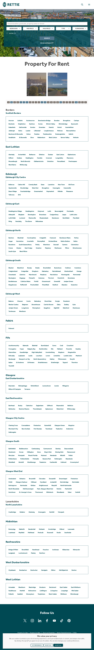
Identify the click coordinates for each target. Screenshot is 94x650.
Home (5, 10)
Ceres (54, 345)
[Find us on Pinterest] (69, 620)
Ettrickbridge (63, 124)
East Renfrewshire (14, 398)
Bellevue (11, 184)
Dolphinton (22, 124)
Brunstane (42, 214)
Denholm (12, 124)
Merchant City (13, 429)
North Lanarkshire (14, 505)
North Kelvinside (65, 485)
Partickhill (68, 489)
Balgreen (25, 304)
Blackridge (32, 587)
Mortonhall (76, 274)
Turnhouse (12, 311)
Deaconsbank (68, 449)
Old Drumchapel (28, 489)
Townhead (48, 429)
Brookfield (25, 550)
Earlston (32, 124)
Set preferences (37, 645)
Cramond (53, 238)
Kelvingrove (13, 485)
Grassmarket (38, 191)
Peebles (36, 134)
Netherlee (12, 409)
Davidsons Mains (64, 238)
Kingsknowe (13, 285)
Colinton (68, 268)
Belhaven (32, 154)
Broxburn (42, 587)
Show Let (12, 33)
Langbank (12, 553)
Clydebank (12, 570)
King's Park (48, 452)
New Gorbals (26, 429)
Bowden (56, 120)
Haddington (29, 158)
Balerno (11, 301)
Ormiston (50, 161)
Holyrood (41, 211)
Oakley (52, 359)
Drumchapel (63, 479)
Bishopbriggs (22, 386)
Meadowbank (44, 218)
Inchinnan (55, 550)
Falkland (60, 349)
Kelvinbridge (64, 482)
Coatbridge (12, 512)
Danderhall (31, 529)
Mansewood (71, 452)
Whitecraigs (71, 409)
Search (47, 38)
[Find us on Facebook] (47, 620)
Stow (32, 137)
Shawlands (69, 459)
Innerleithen (69, 127)
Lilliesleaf (37, 131)
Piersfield (76, 218)
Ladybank (21, 356)
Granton (38, 248)
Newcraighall (59, 211)
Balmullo (25, 345)
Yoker (70, 492)
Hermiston (19, 241)
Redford (55, 285)
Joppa (64, 214)
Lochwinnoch (23, 553)
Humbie (39, 158)
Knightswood (43, 485)
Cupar (22, 349)
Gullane (19, 158)
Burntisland (45, 345)
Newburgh (12, 359)
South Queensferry (25, 244)
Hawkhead (35, 550)
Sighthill (56, 308)
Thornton (74, 362)
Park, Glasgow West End (45, 489)
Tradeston (59, 429)
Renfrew (42, 553)
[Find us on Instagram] (32, 620)
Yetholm (76, 137)
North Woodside (14, 489)
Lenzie (56, 386)
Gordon (32, 127)
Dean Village (13, 191)
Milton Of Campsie (15, 389)
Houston (46, 550)
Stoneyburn (30, 594)
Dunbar (50, 154)
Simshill (21, 462)
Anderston (69, 429)
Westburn (22, 311)
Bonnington (32, 214)
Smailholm (12, 137)
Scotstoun (12, 492)
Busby (20, 405)
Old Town (71, 184)
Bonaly (29, 268)
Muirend (43, 455)
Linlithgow (43, 591)
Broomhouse (36, 304)
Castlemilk (53, 462)
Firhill (10, 482)
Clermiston (74, 244)
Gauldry (78, 349)
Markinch (79, 356)
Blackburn (22, 587)
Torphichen (41, 594)
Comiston (77, 268)
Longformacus (49, 131)
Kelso (20, 131)
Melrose (60, 131)
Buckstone (57, 268)
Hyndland (43, 482)
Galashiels (12, 127)
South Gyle (12, 251)
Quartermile (13, 188)
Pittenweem (62, 359)
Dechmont (52, 587)
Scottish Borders (13, 113)
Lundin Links (68, 356)
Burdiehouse (13, 281)
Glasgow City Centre (15, 418)
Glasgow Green (60, 425)
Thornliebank (37, 409)
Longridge (64, 591)
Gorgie (57, 301)
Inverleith (30, 241)
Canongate (56, 188)
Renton (74, 570)
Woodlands (60, 492)
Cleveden (42, 479)
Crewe (11, 248)
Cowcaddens (25, 425)
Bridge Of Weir (13, 550)
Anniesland (12, 479)
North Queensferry (40, 359)
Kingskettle (72, 352)
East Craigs (28, 248)
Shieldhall (12, 462)
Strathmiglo (55, 362)
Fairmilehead (56, 271)
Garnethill (47, 425)
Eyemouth (74, 124)
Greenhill (57, 281)
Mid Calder (75, 591)
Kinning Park (59, 452)
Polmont (11, 328)
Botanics (22, 479)
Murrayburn (36, 308)
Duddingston (30, 211)
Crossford (70, 345)
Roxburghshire (60, 134)
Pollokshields (24, 459)
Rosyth (72, 359)
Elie (52, 349)
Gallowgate (12, 432)
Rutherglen (58, 459)
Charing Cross (13, 425)
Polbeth (11, 594)
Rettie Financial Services (64, 632)
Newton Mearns (24, 409)
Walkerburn (41, 137)
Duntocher (34, 570)
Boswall (56, 244)
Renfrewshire (13, 541)
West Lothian (13, 579)
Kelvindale (75, 482)
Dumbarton (23, 570)
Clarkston (29, 405)
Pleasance (69, 191)
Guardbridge (24, 352)
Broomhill (32, 479)
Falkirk (9, 320)
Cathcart (63, 462)
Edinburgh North (13, 230)
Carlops (76, 120)
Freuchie (69, 349)
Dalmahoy (45, 271)
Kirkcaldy (12, 356)
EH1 (19, 195)
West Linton (53, 137)
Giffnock (50, 405)
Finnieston (37, 425)
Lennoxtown (46, 386)
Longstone (25, 308)
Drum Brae (48, 301)
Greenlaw (42, 127)
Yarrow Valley (65, 137)
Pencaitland (61, 161)
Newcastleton (71, 131)
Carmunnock (47, 449)
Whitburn (63, 594)
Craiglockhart (13, 271)
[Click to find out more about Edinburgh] (36, 84)
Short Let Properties (49, 632)
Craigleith (43, 238)
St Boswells (23, 137)
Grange (79, 271)
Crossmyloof (74, 462)
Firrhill (36, 281)
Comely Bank (33, 184)
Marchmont (33, 274)
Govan (21, 452)
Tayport (65, 362)
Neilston (70, 405)
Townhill (11, 366)
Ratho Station (65, 241)
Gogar (11, 241)
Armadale (12, 587)
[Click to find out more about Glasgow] (57, 84)
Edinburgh (11, 174)
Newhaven (55, 218)
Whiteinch (49, 492)
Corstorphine (31, 238)
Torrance (27, 389)
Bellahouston (23, 449)
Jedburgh (12, 131)
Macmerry (70, 158)
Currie (28, 301)
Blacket (11, 268)
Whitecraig (23, 165)
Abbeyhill (12, 214)
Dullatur (22, 512)
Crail (61, 345)
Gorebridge (52, 529)
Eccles (40, 124)
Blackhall (20, 238)
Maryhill (54, 485)
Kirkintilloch (35, 386)
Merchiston (54, 274)
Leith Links (73, 214)
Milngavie (65, 386)
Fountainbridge (25, 191)
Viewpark (61, 512)
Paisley (33, 553)
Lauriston (51, 184)
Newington (12, 278)
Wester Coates (13, 304)
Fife (8, 337)
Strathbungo (31, 462)
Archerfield (22, 154)
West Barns (12, 165)
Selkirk (71, 134)
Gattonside (23, 127)
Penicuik (40, 532)
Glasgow (10, 375)
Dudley (66, 304)
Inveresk (49, 158)
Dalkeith (22, 529)
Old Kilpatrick (63, 570)
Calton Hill (21, 184)
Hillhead (33, 482)
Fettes (76, 238)
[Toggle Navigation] (89, 4)
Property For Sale (23, 632)
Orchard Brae (52, 241)
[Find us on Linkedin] (39, 620)
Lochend (22, 218)
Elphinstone (72, 154)
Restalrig (18, 221)
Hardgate (44, 570)
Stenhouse (76, 308)
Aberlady (12, 154)
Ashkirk (20, 120)
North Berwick (25, 161)
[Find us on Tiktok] (61, 620)
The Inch (51, 278)
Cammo (64, 244)
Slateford (66, 308)
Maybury (48, 248)
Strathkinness (42, 362)
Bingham (21, 214)
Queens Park (47, 459)
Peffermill (23, 285)
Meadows (43, 274)
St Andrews (20, 362)
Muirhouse (58, 248)
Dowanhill (52, 479)
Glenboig (32, 512)
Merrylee (12, 455)
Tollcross (11, 195)
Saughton (47, 308)
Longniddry (59, 158)
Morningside (65, 274)
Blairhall (34, 345)
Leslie (30, 356)
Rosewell (50, 532)
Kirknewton (32, 591)
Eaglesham (39, 405)
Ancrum (11, 120)
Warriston (46, 244)
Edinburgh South (13, 260)
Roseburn (66, 301)
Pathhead (31, 532)
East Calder (63, 587)
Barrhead (12, 405)
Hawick (51, 127)
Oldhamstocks (39, 161)
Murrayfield (41, 241)
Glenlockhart (68, 271)
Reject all (48, 645)
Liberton (22, 274)
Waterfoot (60, 409)
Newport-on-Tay (24, 359)
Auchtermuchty (14, 345)
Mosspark (21, 455)
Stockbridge (24, 188)
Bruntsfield (47, 268)
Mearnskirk (60, 405)
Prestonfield (34, 285)
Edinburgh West (13, 294)
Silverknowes (77, 248)
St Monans (30, 362)
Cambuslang (36, 449)
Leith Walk (12, 218)
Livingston (53, 591)
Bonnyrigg (12, 529)
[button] (82, 4)
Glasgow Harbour (21, 482)
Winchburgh (74, 594)
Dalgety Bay (31, 349)
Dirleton (41, 154)
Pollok (71, 455)
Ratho (75, 241)
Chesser (20, 301)
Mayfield (21, 532)
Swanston (74, 285)
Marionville (32, 218)
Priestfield (45, 285)
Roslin (59, 532)
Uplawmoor (49, 409)
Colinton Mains (25, 281)
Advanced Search (46, 43)
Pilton (67, 248)
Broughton (66, 120)
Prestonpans (73, 161)
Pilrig (10, 221)
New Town (61, 184)
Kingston (71, 425)
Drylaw (19, 248)
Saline (10, 362)
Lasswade (71, 529)
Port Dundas (38, 429)
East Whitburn (76, 587)
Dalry (58, 304)
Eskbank (42, 529)
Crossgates (12, 349)
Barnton (11, 238)
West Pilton (23, 251)
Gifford (11, 158)
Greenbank (12, 274)
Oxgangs (22, 278)
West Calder (53, 594)
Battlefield (12, 449)
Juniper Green (68, 281)
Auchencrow (30, 120)
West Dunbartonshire (17, 562)
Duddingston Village (15, 211)
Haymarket (50, 191)
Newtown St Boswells (16, 134)
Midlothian (11, 521)
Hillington (30, 452)
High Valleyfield (37, 352)
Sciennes (41, 278)
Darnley (58, 449)
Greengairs (42, 512)
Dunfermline (43, 349)
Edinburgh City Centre (16, 177)
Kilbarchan (65, 550)
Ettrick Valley (50, 124)
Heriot (59, 127)
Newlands (53, 455)
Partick (59, 489)
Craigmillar (24, 271)
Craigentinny (54, 214)
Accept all (58, 645)
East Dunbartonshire (15, 378)
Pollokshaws (13, 459)
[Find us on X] (25, 620)
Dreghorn (35, 271)
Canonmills (67, 188)
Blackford (20, 268)
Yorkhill (77, 492)
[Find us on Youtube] (54, 620)
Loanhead (12, 532)
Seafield (20, 594)
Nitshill (62, 455)
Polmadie (36, 459)
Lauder (28, 131)
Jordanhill (53, 482)
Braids (37, 268)
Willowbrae (39, 221)
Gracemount (46, 281)
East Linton (60, 154)
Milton (53, 570)
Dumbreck (12, 452)
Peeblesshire (47, 134)
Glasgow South (12, 441)
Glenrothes (12, 352)
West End (35, 188)
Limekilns (57, 356)
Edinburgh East (12, 204)
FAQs (75, 632)
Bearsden (12, 386)
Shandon (64, 285)
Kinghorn (61, 352)
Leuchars (39, 356)
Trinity (37, 244)
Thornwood (39, 492)
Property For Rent (35, 632)
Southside (67, 532)
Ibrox (39, 452)
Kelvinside (23, 485)
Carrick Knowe (48, 304)
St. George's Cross (25, 492)
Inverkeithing (50, 352)
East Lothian (13, 146)
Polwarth (32, 278)
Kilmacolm (76, 550)
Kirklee (33, 485)
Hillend (61, 529)
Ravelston (12, 244)
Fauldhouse (12, 591)
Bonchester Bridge (44, 120)
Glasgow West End (14, 471)
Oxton (28, 134)
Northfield (66, 218)
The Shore (28, 221)
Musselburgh (13, 161)
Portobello (70, 211)
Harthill (51, 512)
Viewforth (60, 278)
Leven (48, 356)
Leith (49, 211)
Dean (42, 184)
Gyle (74, 304)
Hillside (60, 191)
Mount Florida (32, 455)
